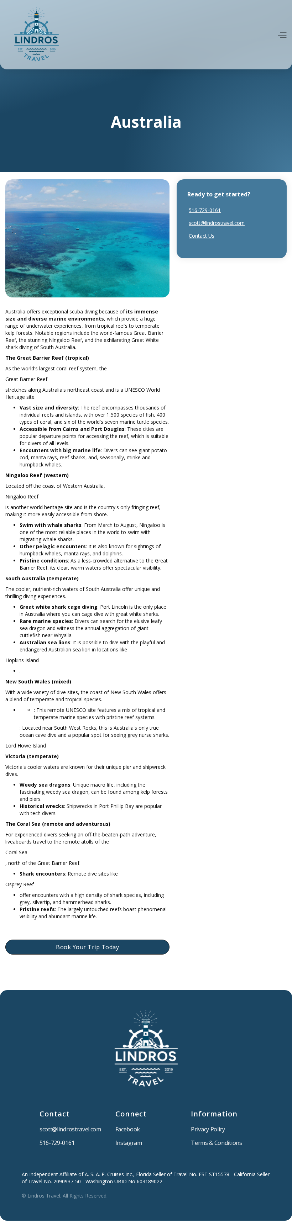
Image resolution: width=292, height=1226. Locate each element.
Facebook (127, 1129)
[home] (36, 35)
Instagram (128, 1143)
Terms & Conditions (216, 1143)
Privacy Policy (208, 1129)
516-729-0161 (205, 210)
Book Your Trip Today (87, 947)
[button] (282, 34)
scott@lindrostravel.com (217, 223)
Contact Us (201, 235)
